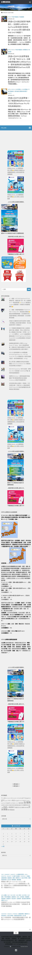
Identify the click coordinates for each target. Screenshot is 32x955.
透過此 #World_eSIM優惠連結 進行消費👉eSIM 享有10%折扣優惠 (15, 196)
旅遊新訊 (14, 897)
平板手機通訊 (15, 17)
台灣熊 (27, 802)
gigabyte (29, 798)
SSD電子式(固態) (16, 876)
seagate (8, 803)
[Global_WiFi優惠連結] (15, 166)
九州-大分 (12, 895)
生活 (21, 807)
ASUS (9, 17)
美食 (25, 807)
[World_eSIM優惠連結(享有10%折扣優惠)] (15, 192)
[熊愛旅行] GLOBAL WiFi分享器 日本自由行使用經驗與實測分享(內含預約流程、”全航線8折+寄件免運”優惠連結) (15, 904)
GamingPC (7, 874)
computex (19, 798)
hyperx (6, 800)
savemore (3, 803)
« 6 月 (2, 846)
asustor (14, 798)
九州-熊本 (24, 895)
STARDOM (15, 913)
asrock (9, 798)
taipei (13, 803)
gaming (24, 798)
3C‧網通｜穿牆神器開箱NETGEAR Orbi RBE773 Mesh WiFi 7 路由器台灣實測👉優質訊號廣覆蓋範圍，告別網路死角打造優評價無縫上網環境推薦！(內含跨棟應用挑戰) (19, 313)
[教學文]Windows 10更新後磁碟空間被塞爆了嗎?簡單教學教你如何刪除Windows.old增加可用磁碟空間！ (19, 378)
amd (7, 798)
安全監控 (10, 805)
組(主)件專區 (24, 878)
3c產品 (4, 798)
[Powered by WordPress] (10, 946)
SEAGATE (9, 876)
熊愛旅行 (12, 807)
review (28, 800)
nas (21, 800)
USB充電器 (24, 89)
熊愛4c (6, 807)
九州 (8, 895)
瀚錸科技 (25, 805)
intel (9, 800)
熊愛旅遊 (3, 898)
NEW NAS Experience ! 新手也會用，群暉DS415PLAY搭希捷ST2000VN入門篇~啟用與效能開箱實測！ (20, 371)
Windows (23, 876)
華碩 (27, 807)
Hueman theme (24, 946)
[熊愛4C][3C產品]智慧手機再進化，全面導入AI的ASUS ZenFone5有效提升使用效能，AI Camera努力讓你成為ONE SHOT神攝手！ (19, 27)
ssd (11, 803)
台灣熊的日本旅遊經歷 (11, 512)
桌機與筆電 (4, 878)
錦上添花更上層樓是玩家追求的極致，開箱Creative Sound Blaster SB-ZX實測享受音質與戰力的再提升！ (19, 363)
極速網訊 (9, 878)
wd (16, 803)
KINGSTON (3, 876)
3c (2, 798)
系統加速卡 (4, 915)
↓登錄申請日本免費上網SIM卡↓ (16, 236)
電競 (9, 809)
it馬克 (13, 800)
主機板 (28, 876)
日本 (22, 805)
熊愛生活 (17, 807)
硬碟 (23, 807)
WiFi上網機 (3, 895)
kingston (17, 800)
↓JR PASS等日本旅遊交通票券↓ (16, 202)
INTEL (26, 874)
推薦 (15, 805)
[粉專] (30, 128)
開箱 (5, 809)
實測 (13, 805)
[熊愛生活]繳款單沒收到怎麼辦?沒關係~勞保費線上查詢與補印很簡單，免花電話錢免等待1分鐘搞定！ (20, 323)
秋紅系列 (14, 898)
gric (3, 800)
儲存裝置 (21, 803)
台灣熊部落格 (5, 2)
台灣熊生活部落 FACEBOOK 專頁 (15, 578)
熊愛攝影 (22, 17)
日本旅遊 (22, 897)
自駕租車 (19, 898)
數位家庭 (18, 805)
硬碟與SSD (18, 878)
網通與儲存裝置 (18, 915)
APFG (9, 49)
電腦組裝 (12, 809)
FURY (2, 874)
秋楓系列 (8, 898)
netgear (24, 800)
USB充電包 (18, 89)
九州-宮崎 (18, 895)
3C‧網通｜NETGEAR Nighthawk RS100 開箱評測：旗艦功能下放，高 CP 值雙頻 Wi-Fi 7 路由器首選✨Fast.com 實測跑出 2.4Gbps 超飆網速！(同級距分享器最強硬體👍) (20, 302)
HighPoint (4, 913)
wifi (18, 803)
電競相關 (14, 879)
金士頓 (9, 879)
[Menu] (30, 2)
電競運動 (19, 879)
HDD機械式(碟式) (20, 874)
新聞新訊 (25, 49)
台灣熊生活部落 (4, 805)
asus (12, 798)
